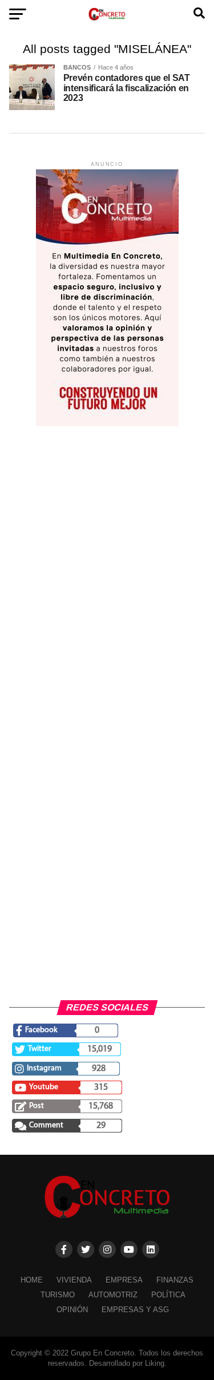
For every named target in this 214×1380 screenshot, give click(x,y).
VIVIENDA (74, 1280)
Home (32, 1280)
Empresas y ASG (135, 1309)
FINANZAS (174, 1280)
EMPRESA (124, 1280)
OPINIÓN (72, 1309)
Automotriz (113, 1294)
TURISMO (58, 1294)
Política (168, 1294)
